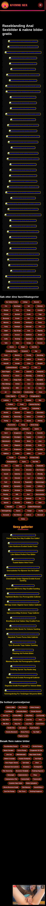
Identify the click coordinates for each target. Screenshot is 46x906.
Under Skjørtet (10, 396)
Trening (28, 355)
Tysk (5, 482)
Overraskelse (40, 494)
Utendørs (40, 339)
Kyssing (22, 457)
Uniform (40, 486)
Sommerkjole (25, 779)
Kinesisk (17, 478)
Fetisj (6, 326)
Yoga (40, 314)
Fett (6, 306)
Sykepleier (17, 486)
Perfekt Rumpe (37, 746)
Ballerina (17, 474)
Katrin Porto (40, 723)
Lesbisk (6, 335)
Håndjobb (40, 380)
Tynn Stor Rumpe (9, 791)
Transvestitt (37, 779)
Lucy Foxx (29, 723)
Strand (29, 420)
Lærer (40, 453)
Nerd (5, 433)
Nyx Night (36, 732)
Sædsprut (29, 322)
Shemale (40, 306)
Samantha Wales (22, 711)
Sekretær (29, 326)
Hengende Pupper (11, 351)
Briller (40, 445)
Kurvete (40, 343)
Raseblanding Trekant (10, 746)
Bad (28, 494)
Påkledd (17, 441)
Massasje (17, 482)
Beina (6, 380)
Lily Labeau (22, 728)
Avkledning (35, 408)
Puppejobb (28, 482)
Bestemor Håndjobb (22, 771)
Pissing (5, 494)
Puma (40, 322)
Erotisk (29, 486)
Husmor (17, 335)
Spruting (40, 449)
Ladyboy (6, 400)
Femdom (28, 490)
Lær (28, 478)
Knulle (29, 314)
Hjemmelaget (40, 482)
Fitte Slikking (6, 384)
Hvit (36, 367)
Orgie (17, 420)
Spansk (6, 502)
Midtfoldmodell (21, 754)
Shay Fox (17, 723)
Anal (28, 330)
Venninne (17, 490)
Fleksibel (9, 506)
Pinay (35, 775)
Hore (28, 384)
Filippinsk (17, 445)
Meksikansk (6, 441)
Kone (6, 355)
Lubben (28, 359)
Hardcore (6, 375)
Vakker (29, 416)
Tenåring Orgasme (37, 771)
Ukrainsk (29, 470)
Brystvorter (11, 425)
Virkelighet (17, 437)
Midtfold (6, 486)
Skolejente (40, 371)
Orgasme (6, 490)
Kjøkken (6, 453)
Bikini (17, 359)
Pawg (21, 404)
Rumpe (6, 310)
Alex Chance (23, 707)
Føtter (28, 380)
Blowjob (40, 363)
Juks (5, 478)
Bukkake (28, 498)
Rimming (28, 375)
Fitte (40, 326)
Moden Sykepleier (31, 783)
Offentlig (40, 474)
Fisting (6, 420)
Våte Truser (22, 791)
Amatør (17, 363)
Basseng (28, 466)
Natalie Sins (11, 728)
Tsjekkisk (29, 339)
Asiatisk (40, 310)
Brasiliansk (40, 384)
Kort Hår (34, 347)
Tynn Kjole (26, 762)
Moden (40, 318)
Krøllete (28, 502)
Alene (40, 392)
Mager (23, 347)
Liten (40, 441)
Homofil (6, 363)
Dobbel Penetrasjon (34, 506)
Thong (23, 425)
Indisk (28, 453)
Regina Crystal (23, 736)
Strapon (40, 359)
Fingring (40, 330)
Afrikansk (25, 429)
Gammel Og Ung (34, 404)
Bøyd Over (6, 388)
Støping (6, 498)
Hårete (12, 347)
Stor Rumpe (40, 470)
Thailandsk (40, 466)
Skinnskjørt (10, 775)
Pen (17, 400)
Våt (29, 388)
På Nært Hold (34, 457)
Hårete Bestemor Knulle (10, 787)
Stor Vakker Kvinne (12, 302)
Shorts (17, 375)
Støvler (37, 429)
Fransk (17, 318)
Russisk (36, 302)
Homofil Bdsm (38, 787)
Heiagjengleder (35, 396)
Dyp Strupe (17, 330)
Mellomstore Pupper (12, 429)
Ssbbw (17, 453)
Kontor (6, 445)
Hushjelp (6, 416)
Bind (40, 502)
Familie (11, 457)
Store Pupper (6, 371)
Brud (37, 762)
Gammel (17, 412)
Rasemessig (6, 470)
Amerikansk (40, 490)
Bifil (17, 494)
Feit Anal (25, 746)
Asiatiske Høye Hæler (15, 783)
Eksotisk (17, 502)
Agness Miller (11, 707)
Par (40, 498)
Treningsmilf (37, 767)
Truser (23, 396)
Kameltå (40, 433)
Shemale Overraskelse (12, 767)
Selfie (6, 339)
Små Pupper (6, 437)
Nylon (24, 461)
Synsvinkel (40, 412)
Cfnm (28, 363)
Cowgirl (24, 408)
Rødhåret (29, 335)
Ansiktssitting (28, 392)
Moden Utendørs (9, 750)
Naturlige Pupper (12, 408)
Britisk (18, 384)
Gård (5, 466)
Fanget (29, 511)
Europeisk (25, 351)
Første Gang (34, 425)
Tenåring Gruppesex (36, 791)
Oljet (40, 400)
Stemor (17, 470)
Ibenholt (17, 314)
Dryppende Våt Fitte (36, 750)
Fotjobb (28, 449)
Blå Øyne (28, 445)
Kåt (29, 318)
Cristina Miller (17, 715)
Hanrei (18, 511)
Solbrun (28, 515)
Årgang (28, 433)
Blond (28, 441)
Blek (20, 506)
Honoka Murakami (11, 732)
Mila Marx (6, 723)
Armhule (40, 416)
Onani (24, 367)
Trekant (6, 314)
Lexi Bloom (9, 711)
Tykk (6, 343)
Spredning (40, 355)
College (25, 302)
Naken (29, 412)
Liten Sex (9, 754)
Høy (36, 351)
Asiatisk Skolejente (24, 758)
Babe (17, 466)
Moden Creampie (9, 758)
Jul (5, 392)
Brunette (17, 322)
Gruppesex (17, 433)
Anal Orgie (38, 758)
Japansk (29, 371)
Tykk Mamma (26, 787)
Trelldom (10, 404)
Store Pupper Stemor (11, 762)
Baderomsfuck (23, 775)
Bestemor (6, 318)
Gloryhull (40, 515)
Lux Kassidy (40, 715)
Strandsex (26, 767)
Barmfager (17, 306)
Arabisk (40, 437)
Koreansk (6, 515)
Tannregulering (6, 511)
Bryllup (41, 511)
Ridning (40, 420)
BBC (17, 388)
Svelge (29, 343)
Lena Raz (29, 719)
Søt (29, 306)
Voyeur (29, 474)
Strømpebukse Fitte (11, 779)
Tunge (28, 310)
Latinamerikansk (12, 367)
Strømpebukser (11, 461)
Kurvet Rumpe (22, 750)
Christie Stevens (36, 711)
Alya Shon (6, 719)
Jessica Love (17, 719)
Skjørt (6, 330)
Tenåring (17, 339)
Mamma (6, 322)
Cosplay (28, 400)
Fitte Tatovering (7, 771)
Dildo (17, 343)
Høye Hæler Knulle (35, 754)
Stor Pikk (35, 461)
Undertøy (40, 375)
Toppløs (28, 437)
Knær (17, 498)
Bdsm (17, 371)
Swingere (40, 478)
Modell (40, 335)
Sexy (17, 310)
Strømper (17, 326)
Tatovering (17, 416)
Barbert (6, 359)
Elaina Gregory (34, 707)
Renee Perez (25, 732)
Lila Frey (5, 715)
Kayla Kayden (34, 728)
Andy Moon (29, 715)
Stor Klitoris (17, 515)
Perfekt (6, 412)
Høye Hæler (17, 392)
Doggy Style (17, 380)
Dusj (40, 388)
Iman (40, 719)
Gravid (6, 474)
